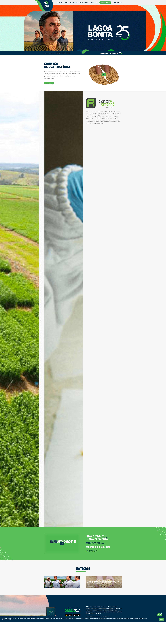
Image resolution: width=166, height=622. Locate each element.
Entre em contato (105, 2)
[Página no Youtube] (120, 2)
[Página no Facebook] (115, 2)
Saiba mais (48, 83)
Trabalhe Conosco (83, 2)
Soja (63, 53)
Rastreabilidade (74, 2)
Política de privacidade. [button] (7, 619)
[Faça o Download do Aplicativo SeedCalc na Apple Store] (76, 615)
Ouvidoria (92, 2)
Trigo (68, 53)
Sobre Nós (59, 2)
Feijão (58, 53)
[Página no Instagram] (117, 2)
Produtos (66, 2)
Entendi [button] (161, 619)
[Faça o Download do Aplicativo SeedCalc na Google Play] (68, 615)
